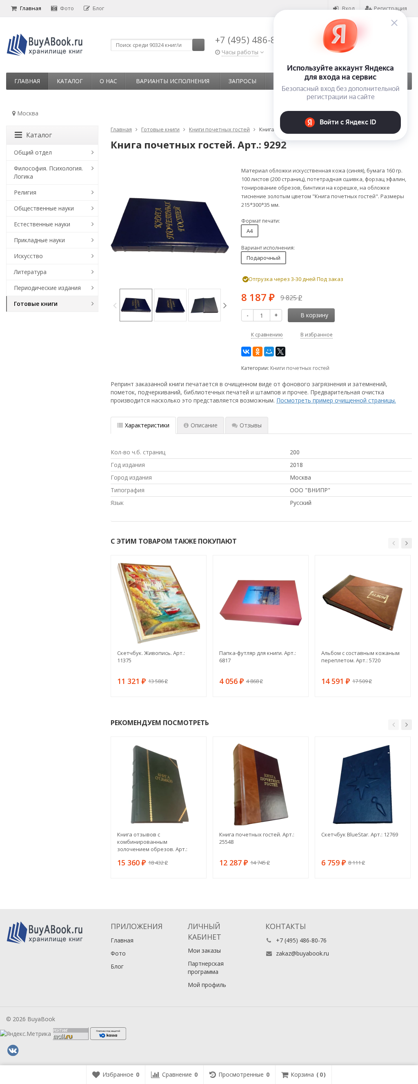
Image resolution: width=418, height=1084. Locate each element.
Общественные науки (44, 208)
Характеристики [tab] (147, 425)
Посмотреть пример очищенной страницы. (336, 400)
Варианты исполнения (172, 81)
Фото (67, 8)
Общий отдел (33, 152)
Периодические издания (47, 288)
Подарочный (263, 257)
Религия (25, 192)
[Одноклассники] (257, 351)
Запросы (242, 81)
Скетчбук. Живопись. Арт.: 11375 (151, 656)
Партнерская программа (206, 968)
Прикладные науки (39, 240)
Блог (98, 8)
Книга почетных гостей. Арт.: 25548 (256, 838)
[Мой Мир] (269, 351)
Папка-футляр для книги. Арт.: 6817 (257, 656)
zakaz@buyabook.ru (302, 953)
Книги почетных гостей (299, 368)
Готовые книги (36, 304)
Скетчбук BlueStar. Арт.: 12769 (359, 834)
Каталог (70, 81)
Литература (30, 272)
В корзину (314, 315)
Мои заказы (204, 950)
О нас (108, 81)
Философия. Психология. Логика (48, 172)
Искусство (28, 256)
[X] (280, 351)
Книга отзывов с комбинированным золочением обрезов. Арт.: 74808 (152, 842)
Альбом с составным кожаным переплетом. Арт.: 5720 (360, 656)
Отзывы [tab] (251, 425)
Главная (30, 8)
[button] (393, 543)
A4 (250, 230)
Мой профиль (207, 985)
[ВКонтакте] (246, 351)
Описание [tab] (204, 425)
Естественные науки (42, 224)
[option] (136, 305)
